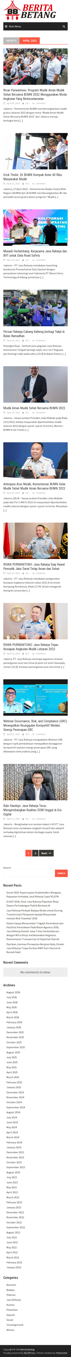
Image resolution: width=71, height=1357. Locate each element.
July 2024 (11, 1117)
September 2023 (15, 1167)
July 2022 (11, 1237)
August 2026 (13, 992)
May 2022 (11, 1247)
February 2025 (14, 1082)
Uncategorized (14, 1324)
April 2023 (12, 1192)
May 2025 (11, 1067)
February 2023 (14, 1202)
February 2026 (14, 1022)
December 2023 (15, 1152)
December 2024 (15, 1092)
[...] (21, 120)
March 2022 (12, 1257)
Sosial (9, 1319)
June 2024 (12, 1122)
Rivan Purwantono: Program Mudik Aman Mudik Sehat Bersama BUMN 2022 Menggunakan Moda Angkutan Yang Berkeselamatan (35, 94)
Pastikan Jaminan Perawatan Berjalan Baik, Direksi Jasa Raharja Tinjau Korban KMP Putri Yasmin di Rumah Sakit (35, 948)
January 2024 (13, 1147)
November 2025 (15, 1037)
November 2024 (15, 1097)
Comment (40, 103)
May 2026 (11, 1007)
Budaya (10, 1289)
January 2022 (13, 1267)
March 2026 (12, 1017)
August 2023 (13, 1172)
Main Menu (15, 26)
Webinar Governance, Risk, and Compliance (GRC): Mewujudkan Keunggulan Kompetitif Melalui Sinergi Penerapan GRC (35, 725)
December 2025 (15, 1032)
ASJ (27, 103)
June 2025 (12, 1062)
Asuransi (11, 1284)
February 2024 (14, 1142)
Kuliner (10, 1304)
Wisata (10, 1329)
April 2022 (12, 1252)
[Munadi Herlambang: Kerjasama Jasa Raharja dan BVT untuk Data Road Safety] (35, 227)
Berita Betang (28, 1349)
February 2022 (14, 1262)
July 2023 (11, 1177)
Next (44, 853)
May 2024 (11, 1127)
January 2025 (13, 1087)
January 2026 (13, 1027)
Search (7, 867)
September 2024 (15, 1107)
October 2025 (14, 1042)
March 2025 (12, 1077)
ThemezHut (61, 1352)
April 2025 (12, 1072)
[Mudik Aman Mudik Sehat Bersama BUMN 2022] (35, 384)
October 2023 (14, 1162)
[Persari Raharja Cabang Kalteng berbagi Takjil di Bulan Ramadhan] (35, 307)
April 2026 (12, 1012)
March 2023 (12, 1197)
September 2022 (15, 1227)
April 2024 (12, 1132)
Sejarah (10, 1315)
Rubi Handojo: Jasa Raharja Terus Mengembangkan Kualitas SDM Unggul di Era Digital (32, 810)
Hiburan (11, 1294)
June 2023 (12, 1182)
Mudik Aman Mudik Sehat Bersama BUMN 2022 (34, 408)
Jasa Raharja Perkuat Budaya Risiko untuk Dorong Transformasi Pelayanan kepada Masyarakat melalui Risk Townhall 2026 (34, 914)
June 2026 (12, 1002)
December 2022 (15, 1212)
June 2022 (12, 1242)
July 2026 (11, 997)
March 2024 (12, 1137)
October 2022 (14, 1222)
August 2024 (13, 1112)
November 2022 (15, 1217)
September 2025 (15, 1047)
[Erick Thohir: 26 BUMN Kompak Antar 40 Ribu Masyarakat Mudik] (35, 151)
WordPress (29, 1352)
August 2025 (13, 1052)
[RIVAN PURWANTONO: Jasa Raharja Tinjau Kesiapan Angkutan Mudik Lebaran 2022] (35, 620)
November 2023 (15, 1157)
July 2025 (11, 1057)
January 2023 (13, 1207)
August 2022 (13, 1232)
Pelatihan (12, 1309)
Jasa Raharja (13, 1299)
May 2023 (11, 1187)
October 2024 (14, 1102)
